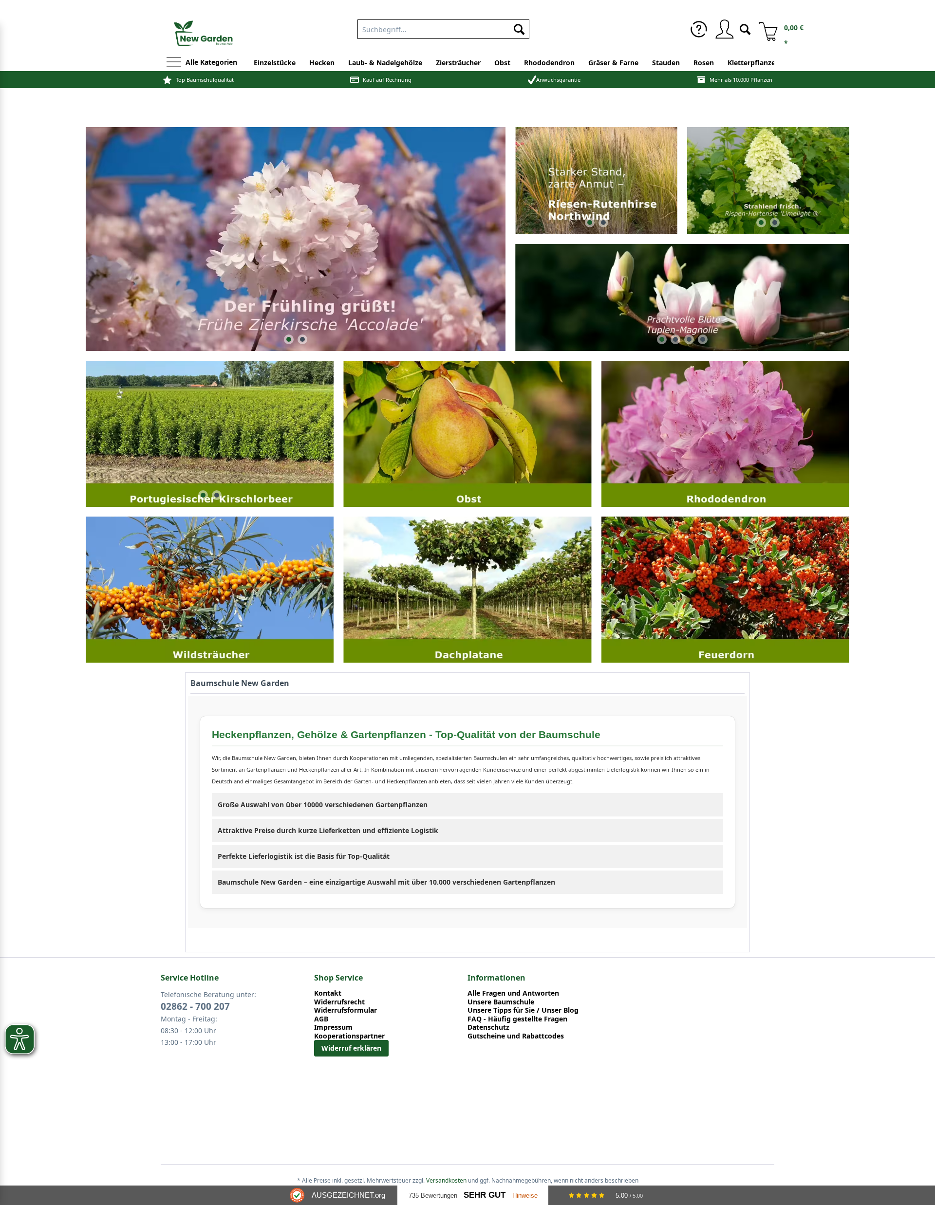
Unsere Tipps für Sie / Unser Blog (523, 1010)
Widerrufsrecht (339, 1002)
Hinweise (525, 1195)
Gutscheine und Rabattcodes (516, 1036)
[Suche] (745, 28)
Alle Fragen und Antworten (513, 993)
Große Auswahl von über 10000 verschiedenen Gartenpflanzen (323, 804)
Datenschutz (488, 1027)
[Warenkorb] (764, 29)
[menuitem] (699, 29)
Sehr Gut (484, 1195)
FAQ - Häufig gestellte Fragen (517, 1019)
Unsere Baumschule (501, 1002)
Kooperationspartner (349, 1036)
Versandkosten (446, 1180)
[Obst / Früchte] (467, 434)
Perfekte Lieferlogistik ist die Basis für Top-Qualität (304, 856)
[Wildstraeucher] (210, 589)
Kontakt (327, 993)
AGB (321, 1019)
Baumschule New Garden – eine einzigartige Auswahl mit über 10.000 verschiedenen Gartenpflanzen (386, 882)
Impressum (333, 1027)
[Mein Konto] (724, 29)
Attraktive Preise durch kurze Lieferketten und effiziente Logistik (328, 830)
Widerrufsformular (345, 1010)
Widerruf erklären (351, 1048)
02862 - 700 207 (195, 1006)
